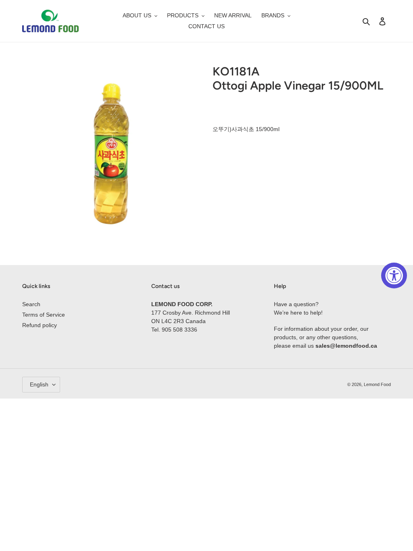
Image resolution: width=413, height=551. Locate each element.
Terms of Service (43, 314)
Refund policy (39, 325)
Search (31, 304)
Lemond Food (377, 384)
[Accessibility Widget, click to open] (394, 275)
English (39, 384)
